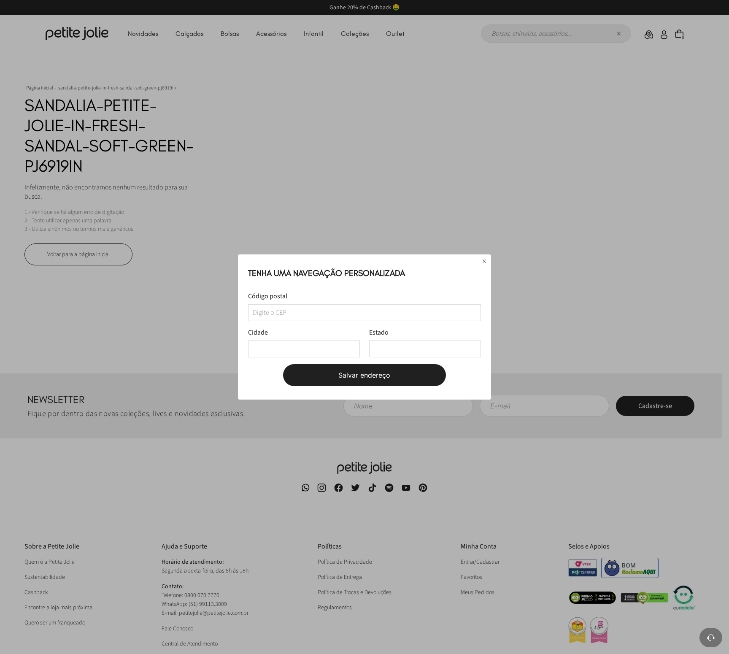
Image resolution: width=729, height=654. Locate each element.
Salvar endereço (364, 375)
